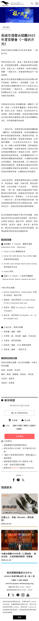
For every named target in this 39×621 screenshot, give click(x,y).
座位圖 (27, 420)
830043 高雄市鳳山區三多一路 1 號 (19, 576)
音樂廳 (15, 420)
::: (1, 9)
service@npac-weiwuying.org (20, 583)
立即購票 (19, 436)
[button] (32, 4)
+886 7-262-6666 (19, 580)
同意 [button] (19, 617)
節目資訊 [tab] (6, 27)
